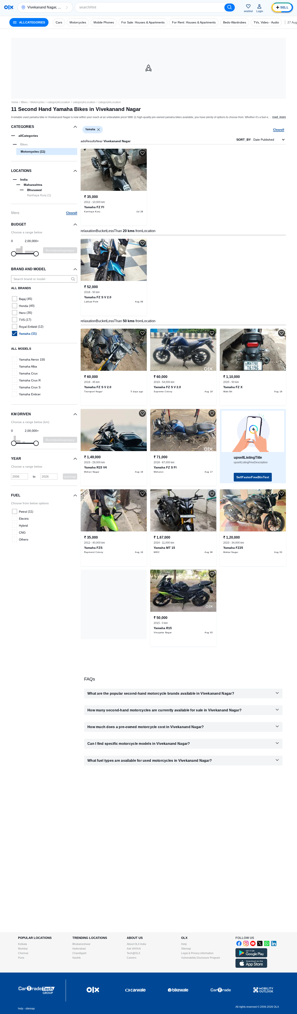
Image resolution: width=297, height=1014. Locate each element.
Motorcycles (37, 102)
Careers (131, 957)
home (15, 102)
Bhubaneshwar (81, 944)
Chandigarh (79, 953)
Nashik (76, 957)
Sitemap (186, 948)
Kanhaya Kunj (39, 195)
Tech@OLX (133, 953)
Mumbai (23, 948)
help (20, 1008)
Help (184, 944)
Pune (21, 957)
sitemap (30, 1008)
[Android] (251, 956)
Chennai (23, 953)
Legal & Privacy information (197, 953)
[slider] (13, 253)
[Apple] (251, 966)
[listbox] (98, 129)
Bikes (24, 102)
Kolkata (22, 944)
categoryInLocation (58, 102)
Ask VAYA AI (134, 948)
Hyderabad (79, 948)
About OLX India (136, 944)
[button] (66, 7)
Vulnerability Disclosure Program (200, 957)
